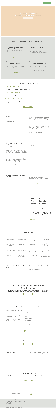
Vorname (25, 312)
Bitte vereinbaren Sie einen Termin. (20, 401)
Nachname (26, 314)
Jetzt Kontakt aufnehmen (28, 380)
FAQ (6, 407)
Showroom (40, 3)
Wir (5, 3)
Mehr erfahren (40, 183)
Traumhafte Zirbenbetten (28, 13)
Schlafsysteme (28, 3)
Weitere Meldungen (28, 106)
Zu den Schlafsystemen (39, 55)
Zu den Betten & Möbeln (16, 57)
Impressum (8, 407)
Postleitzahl (26, 320)
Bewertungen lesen (28, 344)
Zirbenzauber (35, 3)
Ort (24, 322)
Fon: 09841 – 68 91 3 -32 (9, 405)
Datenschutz (12, 407)
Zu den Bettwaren (16, 72)
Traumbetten (15, 3)
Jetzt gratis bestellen (29, 330)
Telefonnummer (26, 324)
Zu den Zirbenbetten (28, 17)
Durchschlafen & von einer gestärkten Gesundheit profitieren (21, 101)
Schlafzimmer (9, 3)
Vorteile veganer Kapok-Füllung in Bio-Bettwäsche (18, 95)
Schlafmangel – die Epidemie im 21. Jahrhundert (18, 89)
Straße (25, 316)
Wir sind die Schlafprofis (11, 166)
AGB (10, 407)
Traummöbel (21, 3)
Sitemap (16, 407)
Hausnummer (26, 318)
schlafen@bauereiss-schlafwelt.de (10, 406)
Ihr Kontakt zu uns (28, 373)
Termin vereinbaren (47, 3)
